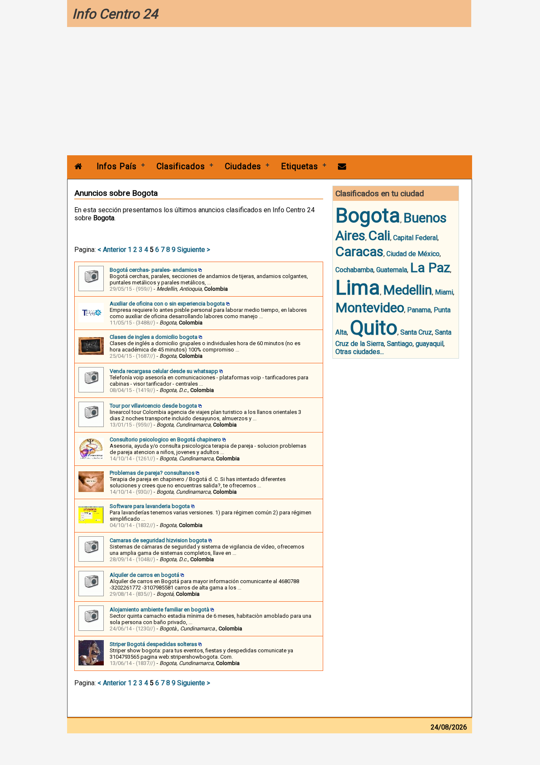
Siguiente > (193, 250)
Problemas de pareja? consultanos (152, 473)
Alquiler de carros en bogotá (144, 575)
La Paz (430, 268)
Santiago (400, 344)
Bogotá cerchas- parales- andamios (153, 270)
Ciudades (243, 166)
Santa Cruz (416, 332)
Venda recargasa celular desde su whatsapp (164, 371)
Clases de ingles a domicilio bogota (153, 337)
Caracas (359, 251)
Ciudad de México (413, 254)
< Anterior (111, 250)
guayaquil (429, 344)
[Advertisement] (269, 92)
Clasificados (181, 166)
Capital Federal (415, 238)
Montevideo (369, 308)
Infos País (117, 166)
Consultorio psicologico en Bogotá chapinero (165, 439)
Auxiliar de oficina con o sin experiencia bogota (167, 303)
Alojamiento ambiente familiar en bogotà (159, 609)
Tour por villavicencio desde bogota (153, 406)
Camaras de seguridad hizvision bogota (158, 540)
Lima (357, 288)
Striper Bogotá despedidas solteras (153, 644)
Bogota (367, 215)
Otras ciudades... (359, 352)
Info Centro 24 (115, 14)
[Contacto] (342, 166)
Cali (379, 235)
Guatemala (391, 270)
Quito (373, 328)
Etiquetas (299, 166)
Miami (444, 292)
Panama (419, 310)
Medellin (407, 290)
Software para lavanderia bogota (150, 506)
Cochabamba (354, 270)
